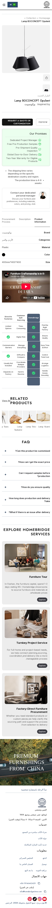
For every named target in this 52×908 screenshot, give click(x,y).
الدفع (45, 858)
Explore (42, 599)
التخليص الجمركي (26, 858)
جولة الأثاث (42, 838)
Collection (31, 18)
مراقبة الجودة (41, 870)
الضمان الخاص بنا (26, 864)
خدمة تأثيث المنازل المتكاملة (35, 844)
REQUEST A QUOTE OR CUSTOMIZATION (19, 122)
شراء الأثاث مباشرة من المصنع (35, 832)
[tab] (42, 222)
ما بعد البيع (29, 870)
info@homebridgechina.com (31, 891)
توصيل (44, 864)
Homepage (44, 18)
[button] (12, 4)
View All (6, 401)
